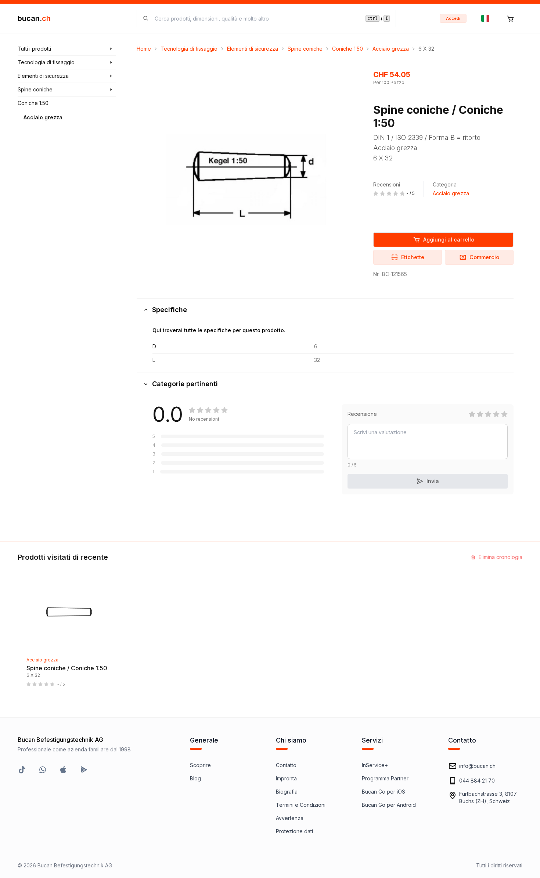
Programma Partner (385, 778)
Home (144, 49)
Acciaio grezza (43, 117)
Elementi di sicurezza (252, 49)
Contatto (286, 765)
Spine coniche (305, 49)
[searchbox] (256, 18)
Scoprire (200, 765)
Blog (195, 778)
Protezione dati (294, 831)
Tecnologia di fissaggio (189, 49)
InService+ (375, 765)
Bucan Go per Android (389, 805)
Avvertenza (289, 818)
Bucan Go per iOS (383, 791)
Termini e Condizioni (300, 805)
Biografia (287, 791)
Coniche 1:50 (347, 49)
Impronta (286, 778)
